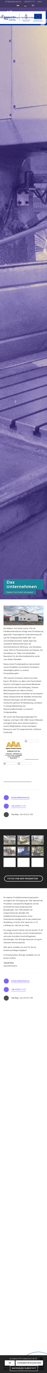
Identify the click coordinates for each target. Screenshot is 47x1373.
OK (10, 1363)
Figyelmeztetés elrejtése (29, 1363)
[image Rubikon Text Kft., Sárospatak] (11, 841)
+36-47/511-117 (18, 806)
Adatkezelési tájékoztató (24, 1368)
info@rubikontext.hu (20, 797)
